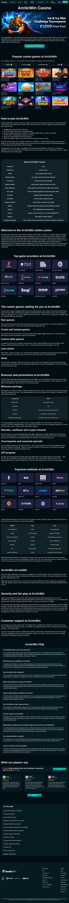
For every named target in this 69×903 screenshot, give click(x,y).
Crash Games (41, 64)
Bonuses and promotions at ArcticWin (13, 830)
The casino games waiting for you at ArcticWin (15, 827)
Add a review (59, 769)
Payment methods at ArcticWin (11, 834)
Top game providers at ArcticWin (12, 824)
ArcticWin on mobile (8, 837)
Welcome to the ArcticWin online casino (14, 820)
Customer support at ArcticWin (11, 844)
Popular (8, 64)
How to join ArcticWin (9, 814)
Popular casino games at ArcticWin (12, 810)
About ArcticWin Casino (9, 817)
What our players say (9, 850)
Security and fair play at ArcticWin (12, 840)
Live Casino (25, 64)
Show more (34, 795)
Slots (59, 64)
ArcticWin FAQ (7, 847)
